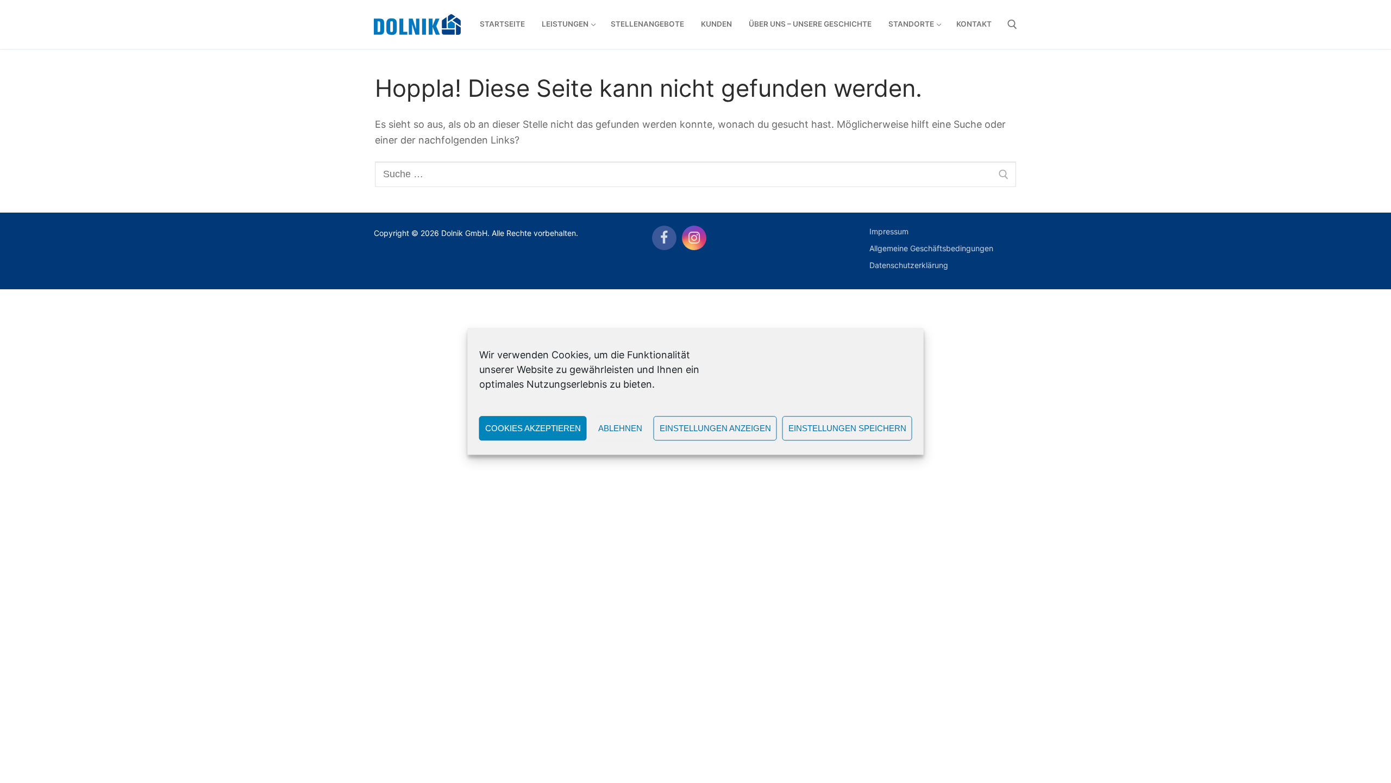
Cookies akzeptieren (533, 428)
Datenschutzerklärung (908, 265)
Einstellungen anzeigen (715, 428)
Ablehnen (620, 428)
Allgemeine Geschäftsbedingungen (931, 248)
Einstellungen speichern (847, 428)
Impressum (888, 231)
